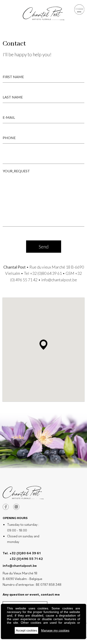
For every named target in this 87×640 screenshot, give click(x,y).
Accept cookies (26, 630)
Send (44, 246)
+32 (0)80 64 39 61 (46, 273)
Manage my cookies (55, 630)
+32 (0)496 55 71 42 (26, 558)
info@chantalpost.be (59, 279)
